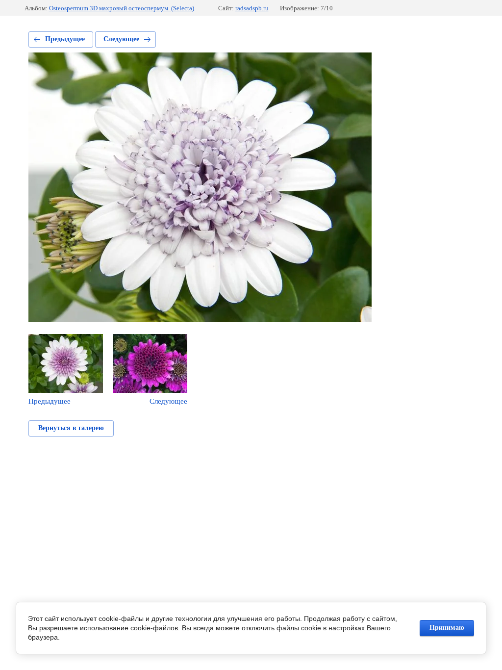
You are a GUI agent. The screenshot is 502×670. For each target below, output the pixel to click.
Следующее (121, 39)
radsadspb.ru (252, 8)
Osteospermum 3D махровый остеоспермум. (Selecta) (121, 8)
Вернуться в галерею (71, 428)
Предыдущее (65, 39)
